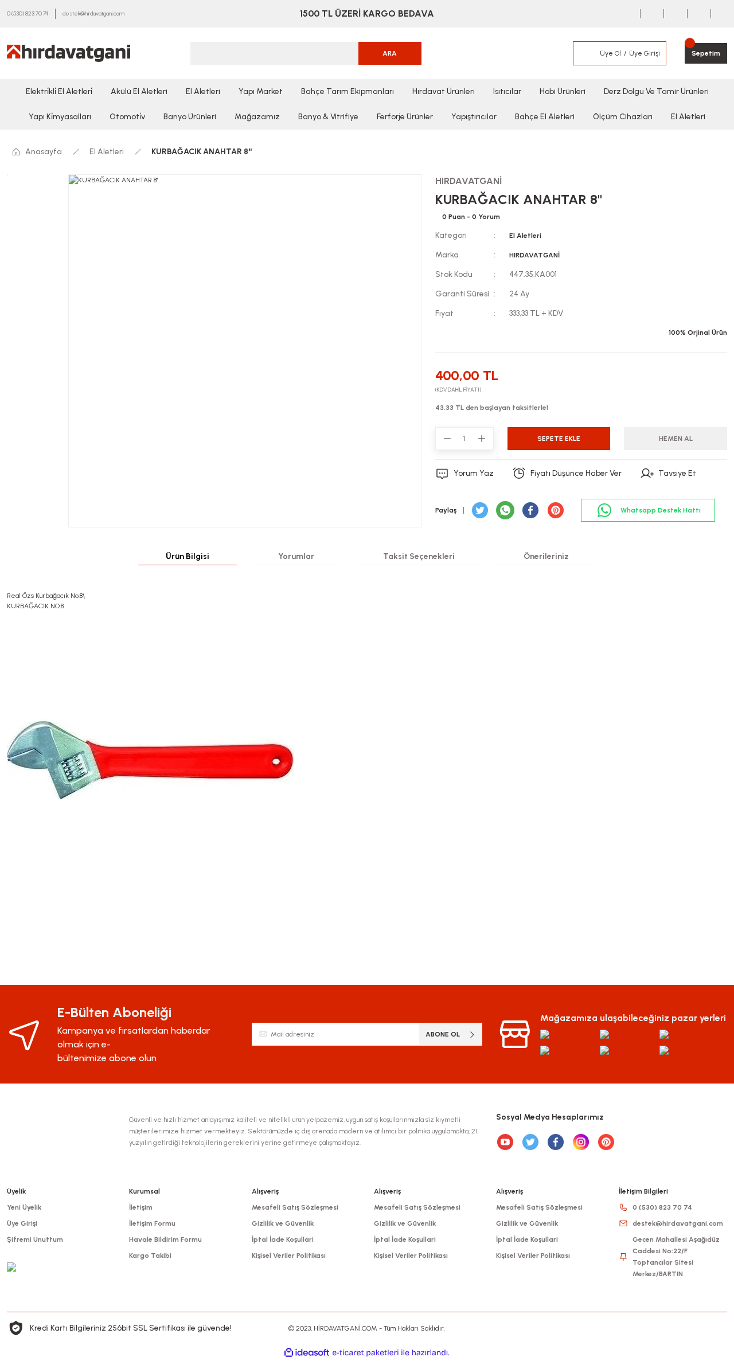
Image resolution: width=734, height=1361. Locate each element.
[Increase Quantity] (481, 438)
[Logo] (68, 53)
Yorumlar (296, 556)
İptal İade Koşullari (283, 1239)
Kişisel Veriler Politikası (289, 1256)
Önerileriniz (546, 556)
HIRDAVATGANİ (534, 255)
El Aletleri (525, 236)
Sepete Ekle (558, 439)
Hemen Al (676, 439)
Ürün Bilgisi (187, 556)
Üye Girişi (22, 1223)
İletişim (141, 1207)
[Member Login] (586, 53)
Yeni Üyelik (24, 1207)
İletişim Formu (152, 1223)
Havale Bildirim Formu (165, 1239)
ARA (389, 53)
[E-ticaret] (365, 1353)
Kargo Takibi (150, 1256)
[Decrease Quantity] (447, 438)
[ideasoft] (307, 1352)
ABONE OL (442, 1034)
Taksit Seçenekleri (419, 556)
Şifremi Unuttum (35, 1239)
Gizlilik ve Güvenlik (283, 1223)
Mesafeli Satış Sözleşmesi (295, 1207)
